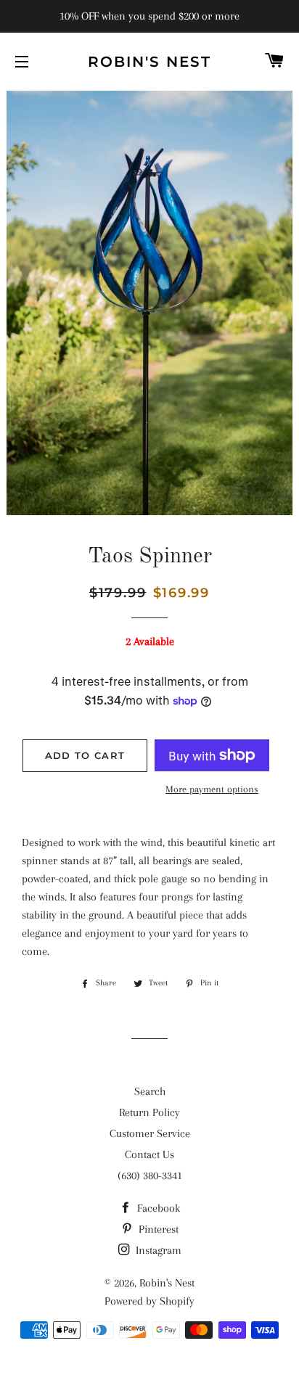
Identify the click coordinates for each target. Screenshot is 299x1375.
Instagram (157, 1250)
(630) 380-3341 (150, 1175)
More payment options (211, 789)
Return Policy (149, 1112)
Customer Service (150, 1133)
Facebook (157, 1208)
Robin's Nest (149, 61)
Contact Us (149, 1154)
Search (149, 1091)
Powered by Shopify (149, 1301)
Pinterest (157, 1229)
